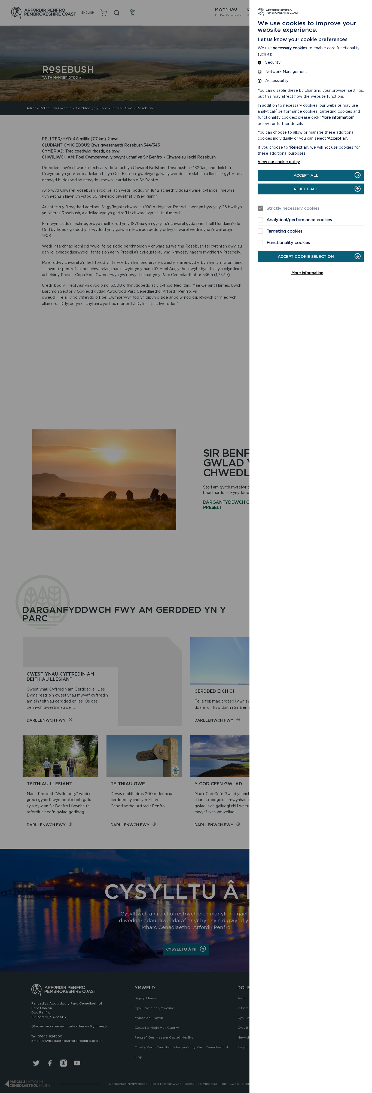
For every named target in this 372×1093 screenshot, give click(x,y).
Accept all (306, 175)
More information (307, 273)
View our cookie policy (279, 162)
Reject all (306, 189)
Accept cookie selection (306, 256)
